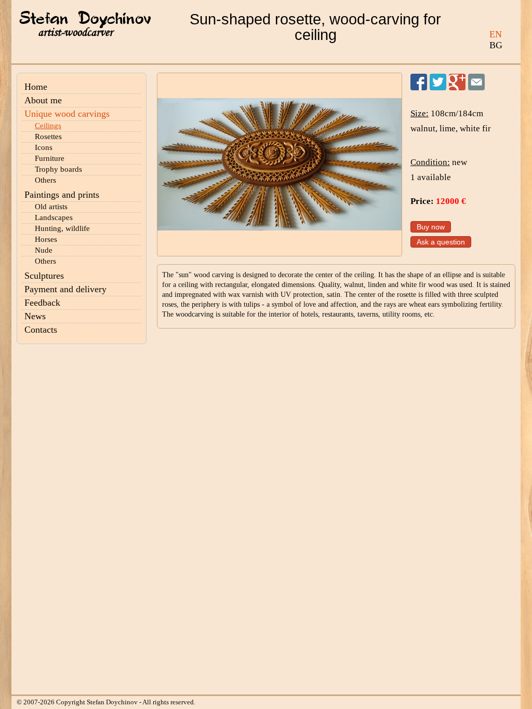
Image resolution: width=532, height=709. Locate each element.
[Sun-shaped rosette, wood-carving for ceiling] (279, 164)
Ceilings (48, 125)
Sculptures (44, 275)
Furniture (49, 158)
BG (495, 45)
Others (45, 180)
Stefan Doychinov (85, 19)
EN (495, 34)
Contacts (40, 329)
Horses (46, 239)
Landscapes (54, 217)
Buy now (431, 227)
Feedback (42, 302)
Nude (43, 250)
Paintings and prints (61, 194)
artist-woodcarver (75, 32)
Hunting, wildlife (62, 228)
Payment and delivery (65, 289)
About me (43, 100)
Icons (43, 147)
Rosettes (48, 136)
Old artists (51, 206)
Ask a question (441, 242)
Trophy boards (58, 169)
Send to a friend (476, 82)
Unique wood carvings (67, 113)
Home (35, 86)
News (35, 316)
